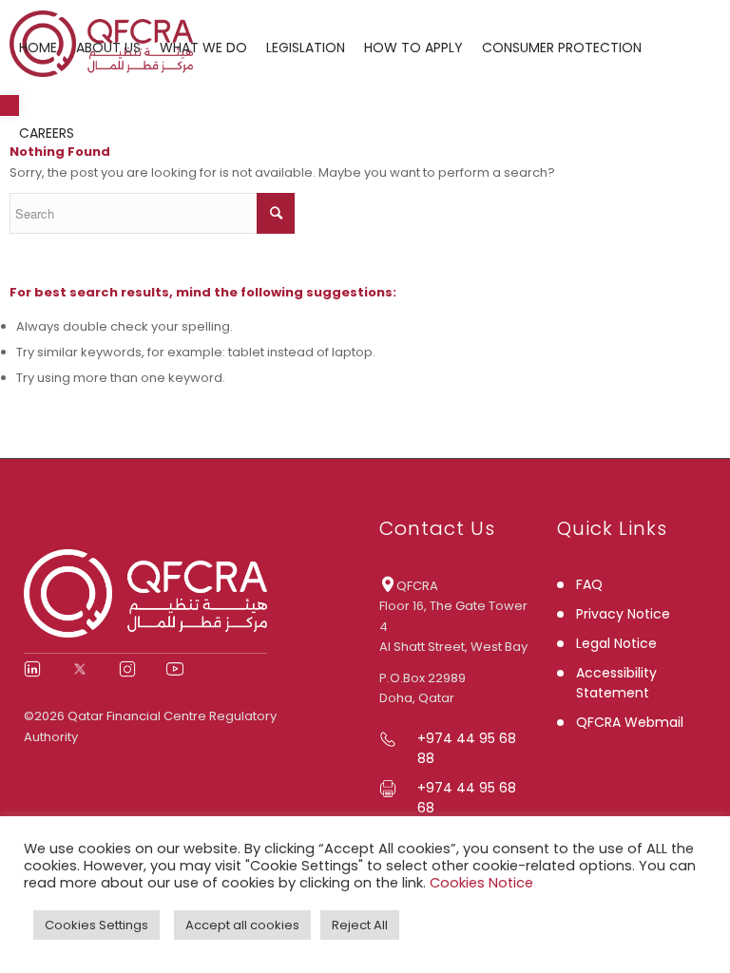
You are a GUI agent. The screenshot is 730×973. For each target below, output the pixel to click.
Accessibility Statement (616, 682)
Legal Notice (616, 643)
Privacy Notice (623, 613)
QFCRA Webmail (629, 722)
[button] (9, 105)
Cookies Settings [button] (96, 925)
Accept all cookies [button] (242, 925)
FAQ (589, 584)
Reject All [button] (360, 925)
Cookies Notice (481, 882)
